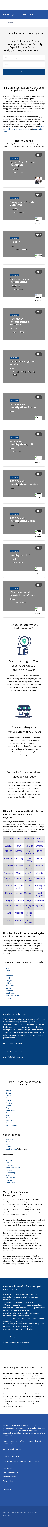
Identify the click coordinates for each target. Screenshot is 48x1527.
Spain (8, 1115)
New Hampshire (29, 852)
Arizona (8, 851)
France (8, 1095)
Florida (8, 893)
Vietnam (9, 998)
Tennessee (39, 846)
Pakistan (9, 983)
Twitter (10, 1520)
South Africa (10, 1183)
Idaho (8, 913)
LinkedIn (14, 1520)
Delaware (8, 885)
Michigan (19, 893)
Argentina (9, 1139)
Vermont (39, 866)
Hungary (9, 1103)
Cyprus (8, 1093)
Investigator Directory (18, 14)
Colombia (9, 1146)
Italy (7, 1108)
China (8, 971)
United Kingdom (12, 1125)
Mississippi (19, 905)
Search (24, 72)
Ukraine (8, 1123)
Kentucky (18, 858)
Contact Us (7, 1489)
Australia (9, 1160)
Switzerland (10, 1120)
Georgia (8, 900)
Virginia (39, 873)
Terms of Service (21, 1441)
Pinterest (18, 1520)
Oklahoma (29, 893)
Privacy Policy (8, 1481)
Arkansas (8, 858)
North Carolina (29, 879)
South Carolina (29, 921)
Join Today (10, 1337)
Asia (7, 968)
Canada (9, 1163)
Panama (9, 1180)
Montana (19, 920)
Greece (8, 1100)
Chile (7, 1144)
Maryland (18, 878)
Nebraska (29, 838)
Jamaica (9, 1170)
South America (11, 1149)
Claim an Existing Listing (12, 1472)
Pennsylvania (29, 906)
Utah (39, 858)
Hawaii (8, 905)
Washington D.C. (39, 886)
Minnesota (19, 900)
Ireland (8, 1105)
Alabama (8, 838)
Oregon (29, 900)
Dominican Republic (13, 1168)
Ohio (29, 885)
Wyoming (39, 905)
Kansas (18, 851)
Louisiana (18, 866)
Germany (9, 1098)
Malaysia (9, 981)
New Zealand (10, 1178)
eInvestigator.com (15, 1449)
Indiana (18, 838)
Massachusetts (19, 886)
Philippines (10, 986)
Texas (39, 851)
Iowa (19, 846)
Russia (8, 988)
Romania (9, 1113)
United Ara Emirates (13, 996)
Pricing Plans (7, 1468)
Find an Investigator (14, 1051)
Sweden (9, 1118)
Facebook (5, 1520)
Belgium (9, 1090)
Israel (8, 978)
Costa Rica (10, 1165)
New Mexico (29, 867)
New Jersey (29, 859)
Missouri (19, 913)
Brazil (8, 1141)
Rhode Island (29, 914)
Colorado (8, 873)
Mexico (8, 1175)
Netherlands (10, 1110)
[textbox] (24, 57)
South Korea (10, 993)
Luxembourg (10, 1173)
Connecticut (8, 879)
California (8, 866)
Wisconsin (39, 900)
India (7, 973)
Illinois (8, 920)
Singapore (9, 991)
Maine (19, 873)
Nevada (29, 846)
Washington (39, 879)
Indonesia (9, 976)
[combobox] (24, 58)
